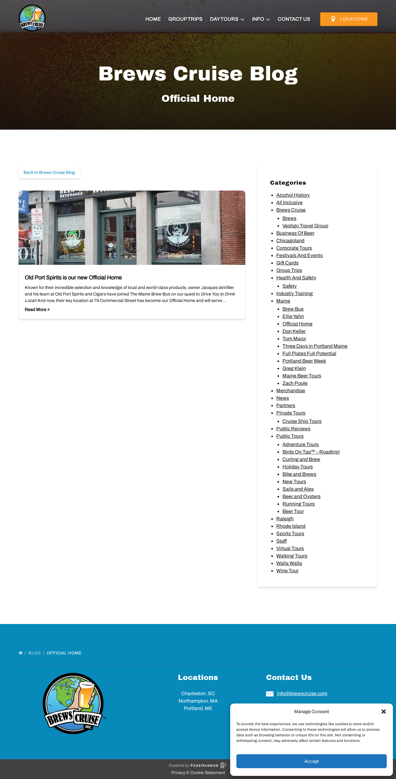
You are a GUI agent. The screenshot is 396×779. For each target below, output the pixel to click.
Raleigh (285, 518)
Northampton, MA (198, 701)
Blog (35, 653)
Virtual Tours (290, 548)
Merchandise (290, 390)
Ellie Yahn (293, 316)
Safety (289, 286)
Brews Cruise (291, 210)
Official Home (297, 323)
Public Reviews (293, 428)
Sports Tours (290, 533)
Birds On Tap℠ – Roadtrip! (311, 451)
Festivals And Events (299, 255)
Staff (281, 541)
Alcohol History (293, 195)
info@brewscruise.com (302, 693)
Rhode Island (290, 526)
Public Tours (289, 436)
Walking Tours (291, 555)
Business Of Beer (295, 233)
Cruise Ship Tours (301, 421)
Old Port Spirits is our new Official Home (73, 277)
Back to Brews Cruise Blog (49, 172)
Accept (311, 761)
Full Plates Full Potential (309, 353)
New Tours (294, 481)
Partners (285, 405)
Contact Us (294, 19)
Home (153, 19)
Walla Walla (289, 563)
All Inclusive (289, 202)
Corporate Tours (294, 248)
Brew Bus (292, 309)
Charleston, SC (198, 693)
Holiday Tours (297, 466)
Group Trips (185, 19)
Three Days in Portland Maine (314, 346)
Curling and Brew (301, 459)
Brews (289, 218)
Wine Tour (287, 570)
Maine (283, 300)
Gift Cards (287, 262)
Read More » (37, 309)
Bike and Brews (299, 474)
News (282, 398)
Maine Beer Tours (301, 375)
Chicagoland (290, 240)
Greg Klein (294, 368)
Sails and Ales (298, 489)
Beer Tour (293, 511)
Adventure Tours (300, 444)
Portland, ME (198, 708)
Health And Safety (296, 277)
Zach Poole (295, 383)
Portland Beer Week (304, 361)
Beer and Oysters (301, 496)
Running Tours (298, 503)
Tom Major (294, 338)
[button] (384, 711)
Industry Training (294, 293)
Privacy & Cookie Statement (198, 772)
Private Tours (290, 412)
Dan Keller (294, 331)
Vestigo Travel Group (305, 225)
